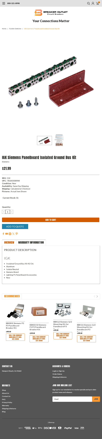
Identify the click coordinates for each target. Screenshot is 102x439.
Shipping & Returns (59, 377)
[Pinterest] (16, 233)
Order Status (57, 374)
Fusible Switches (15, 29)
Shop (4, 390)
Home (4, 29)
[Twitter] (13, 233)
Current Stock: (10, 198)
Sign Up (61, 371)
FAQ (3, 399)
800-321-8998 (13, 3)
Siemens (5, 162)
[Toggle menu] (3, 4)
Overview (9, 242)
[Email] (6, 233)
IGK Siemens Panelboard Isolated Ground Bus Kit (42, 29)
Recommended (12, 296)
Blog (3, 412)
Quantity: (6, 207)
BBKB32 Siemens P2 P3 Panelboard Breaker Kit (15, 325)
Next (97, 83)
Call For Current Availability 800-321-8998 (15, 337)
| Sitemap (51, 422)
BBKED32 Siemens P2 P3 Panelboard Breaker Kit (38, 327)
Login (54, 371)
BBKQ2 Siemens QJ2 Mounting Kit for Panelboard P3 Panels (62, 325)
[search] (88, 3)
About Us (5, 393)
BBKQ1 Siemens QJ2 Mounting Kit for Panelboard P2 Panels (86, 328)
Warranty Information (31, 242)
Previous (5, 83)
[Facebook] (3, 233)
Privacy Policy (7, 402)
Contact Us (6, 396)
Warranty (5, 405)
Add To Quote (15, 226)
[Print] (10, 233)
